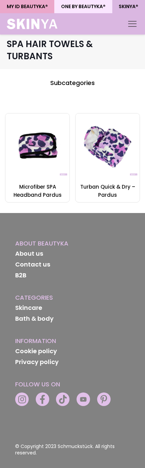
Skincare (28, 307)
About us (29, 253)
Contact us (32, 264)
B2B (20, 275)
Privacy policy (37, 362)
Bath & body (34, 318)
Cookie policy (36, 351)
